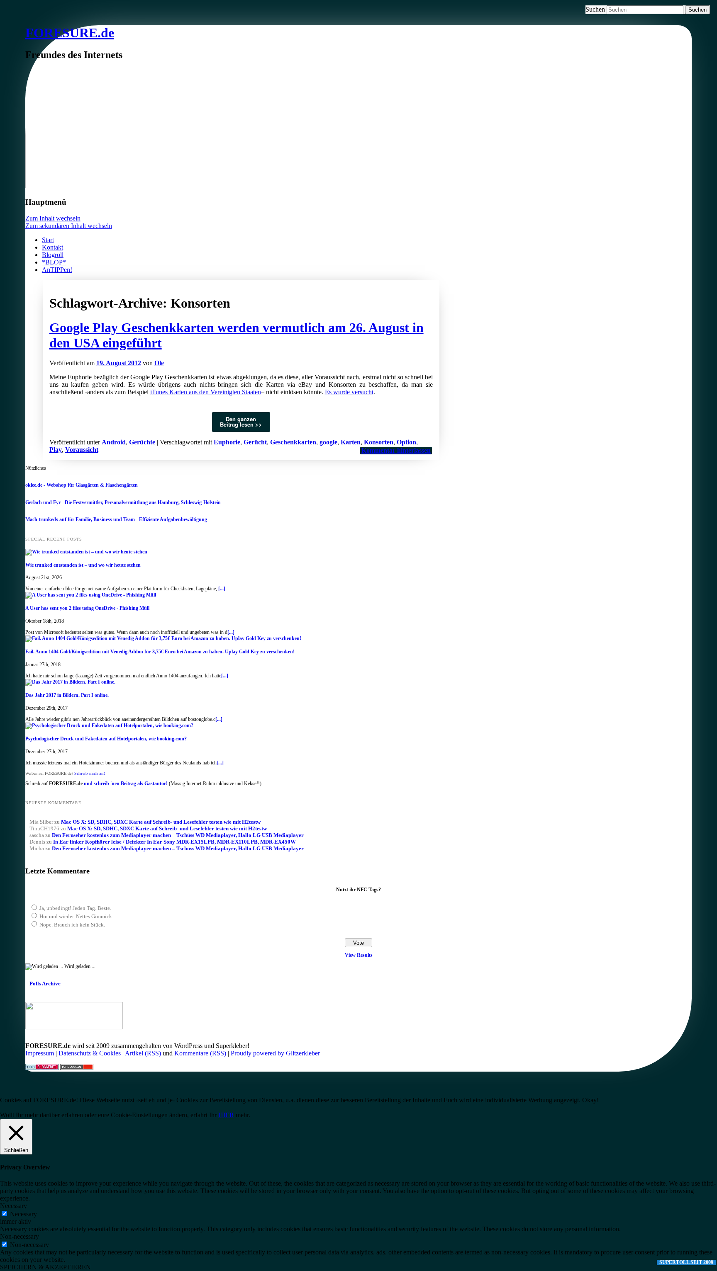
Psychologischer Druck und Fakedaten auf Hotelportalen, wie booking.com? (106, 739)
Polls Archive (45, 983)
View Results (359, 955)
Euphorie (227, 442)
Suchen (595, 9)
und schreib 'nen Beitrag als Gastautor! (126, 783)
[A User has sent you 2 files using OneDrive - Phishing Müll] (90, 595)
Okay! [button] (590, 1100)
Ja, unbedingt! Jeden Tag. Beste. (75, 908)
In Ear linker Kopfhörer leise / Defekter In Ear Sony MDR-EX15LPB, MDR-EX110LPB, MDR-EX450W (174, 842)
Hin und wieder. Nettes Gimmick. (76, 916)
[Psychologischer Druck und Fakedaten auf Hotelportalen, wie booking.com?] (109, 725)
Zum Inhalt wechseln (52, 218)
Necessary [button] (13, 1205)
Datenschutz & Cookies (90, 1053)
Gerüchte (142, 442)
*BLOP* (54, 262)
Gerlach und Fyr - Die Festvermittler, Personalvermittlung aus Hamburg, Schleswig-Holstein (123, 502)
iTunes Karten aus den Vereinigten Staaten (205, 391)
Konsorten (378, 442)
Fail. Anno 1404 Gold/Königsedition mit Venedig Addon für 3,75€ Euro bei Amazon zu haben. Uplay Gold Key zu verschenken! (160, 652)
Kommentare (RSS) (200, 1053)
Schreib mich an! (89, 773)
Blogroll (52, 254)
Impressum (39, 1053)
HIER (226, 1114)
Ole (159, 362)
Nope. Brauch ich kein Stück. (72, 925)
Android (114, 442)
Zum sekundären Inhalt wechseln (68, 225)
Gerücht (255, 442)
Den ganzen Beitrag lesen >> (241, 421)
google (328, 442)
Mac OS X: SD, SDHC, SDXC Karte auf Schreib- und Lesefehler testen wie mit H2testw (161, 822)
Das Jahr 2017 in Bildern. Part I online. (67, 695)
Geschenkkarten (293, 442)
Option (406, 442)
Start (48, 239)
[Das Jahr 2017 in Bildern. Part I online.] (70, 682)
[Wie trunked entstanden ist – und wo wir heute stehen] (86, 552)
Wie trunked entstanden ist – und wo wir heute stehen (83, 565)
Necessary (23, 1214)
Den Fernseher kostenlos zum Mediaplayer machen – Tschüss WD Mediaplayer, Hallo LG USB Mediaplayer (178, 835)
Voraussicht (81, 449)
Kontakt (52, 247)
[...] (221, 589)
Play (55, 449)
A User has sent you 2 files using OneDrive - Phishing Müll (87, 608)
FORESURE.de (69, 32)
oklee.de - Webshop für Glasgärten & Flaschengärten (81, 485)
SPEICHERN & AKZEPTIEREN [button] (45, 1267)
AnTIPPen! (57, 269)
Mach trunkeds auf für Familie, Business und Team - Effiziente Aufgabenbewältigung (116, 519)
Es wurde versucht (349, 391)
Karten (351, 442)
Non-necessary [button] (19, 1236)
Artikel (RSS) (143, 1053)
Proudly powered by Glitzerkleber (275, 1053)
